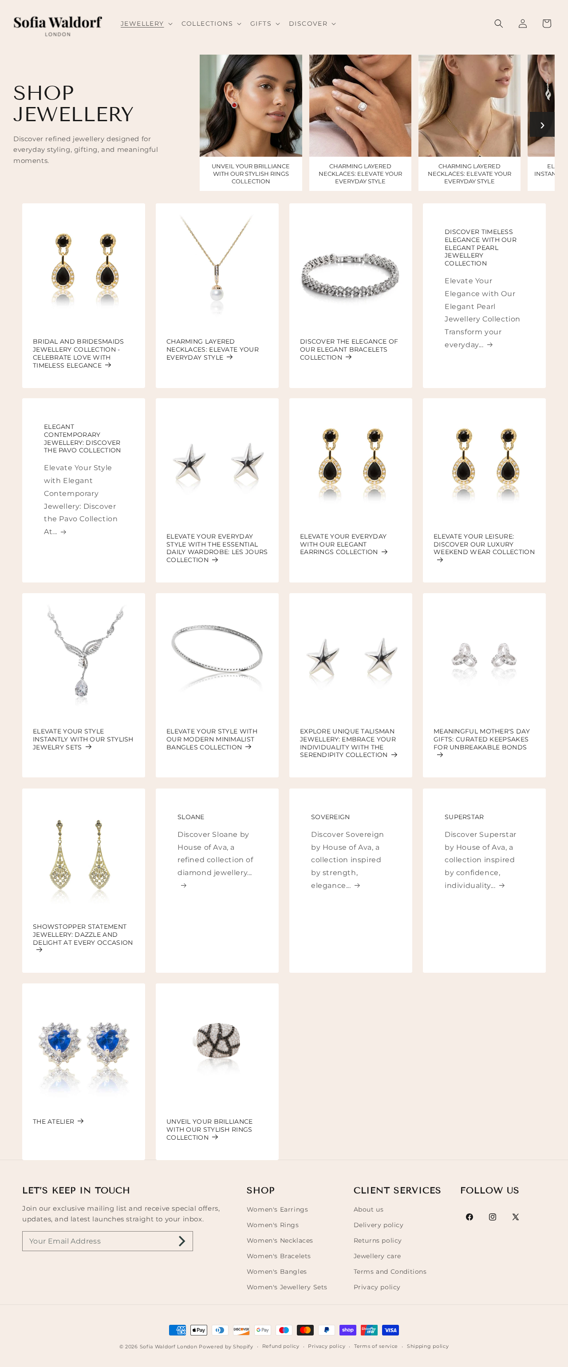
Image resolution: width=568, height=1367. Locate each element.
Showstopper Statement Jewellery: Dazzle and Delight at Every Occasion (83, 935)
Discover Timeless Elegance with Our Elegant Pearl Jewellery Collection (481, 247)
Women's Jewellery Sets (287, 1287)
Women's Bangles (277, 1272)
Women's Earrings (277, 1209)
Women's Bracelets (279, 1256)
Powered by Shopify (226, 1346)
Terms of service (376, 1346)
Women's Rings (273, 1225)
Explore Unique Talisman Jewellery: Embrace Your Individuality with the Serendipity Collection (348, 743)
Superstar (464, 817)
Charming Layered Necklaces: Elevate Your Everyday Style (212, 349)
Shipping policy (428, 1346)
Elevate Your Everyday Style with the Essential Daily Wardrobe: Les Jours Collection (217, 548)
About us (369, 1209)
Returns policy (378, 1240)
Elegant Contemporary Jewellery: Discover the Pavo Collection (82, 438)
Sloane (191, 817)
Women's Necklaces (280, 1240)
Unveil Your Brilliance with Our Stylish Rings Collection (209, 1129)
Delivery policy (379, 1225)
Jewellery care (377, 1256)
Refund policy (281, 1346)
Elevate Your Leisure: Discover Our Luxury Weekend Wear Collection (484, 544)
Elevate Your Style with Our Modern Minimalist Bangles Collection (211, 739)
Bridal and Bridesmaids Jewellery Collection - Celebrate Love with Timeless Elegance (78, 353)
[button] (145, 23)
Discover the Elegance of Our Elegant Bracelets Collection (349, 349)
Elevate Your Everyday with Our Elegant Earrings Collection (343, 544)
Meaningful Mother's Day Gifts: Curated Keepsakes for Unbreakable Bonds (482, 739)
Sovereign (330, 817)
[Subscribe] (182, 1241)
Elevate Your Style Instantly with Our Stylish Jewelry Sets (83, 739)
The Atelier (53, 1121)
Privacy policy (377, 1287)
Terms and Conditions (390, 1272)
